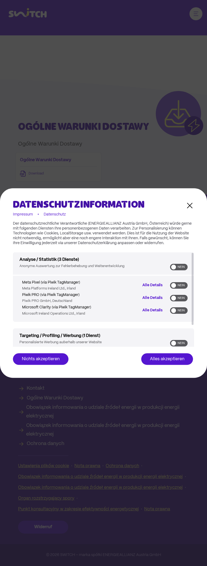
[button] (173, 267)
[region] (103, 299)
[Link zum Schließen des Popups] (189, 205)
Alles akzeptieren (167, 359)
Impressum (23, 214)
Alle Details (152, 285)
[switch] (179, 267)
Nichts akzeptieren (41, 359)
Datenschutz (55, 214)
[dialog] (103, 283)
